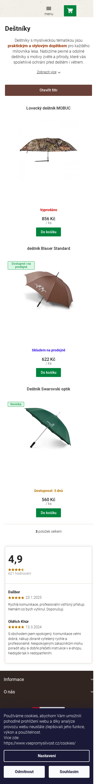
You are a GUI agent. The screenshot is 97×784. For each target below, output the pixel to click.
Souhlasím (69, 771)
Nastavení (47, 755)
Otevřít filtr (49, 90)
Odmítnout (24, 771)
